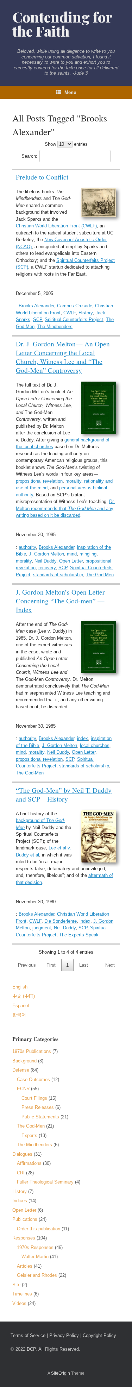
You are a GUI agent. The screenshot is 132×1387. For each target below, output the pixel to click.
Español (20, 1005)
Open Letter (71, 561)
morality (73, 481)
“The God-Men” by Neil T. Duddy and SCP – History (64, 794)
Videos (19, 1303)
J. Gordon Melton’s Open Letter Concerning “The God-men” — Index (60, 600)
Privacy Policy (64, 1335)
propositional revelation (39, 481)
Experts (29, 1135)
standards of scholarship (58, 574)
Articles (24, 1266)
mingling (88, 554)
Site (16, 1284)
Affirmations (29, 1163)
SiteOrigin (60, 1373)
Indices (19, 1200)
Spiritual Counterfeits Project (74, 319)
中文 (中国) (23, 996)
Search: (29, 156)
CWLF (69, 312)
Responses (23, 1238)
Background (24, 1060)
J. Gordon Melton (46, 554)
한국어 (19, 1014)
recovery (47, 567)
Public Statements (40, 1116)
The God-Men (100, 574)
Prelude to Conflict (42, 176)
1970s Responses (35, 1247)
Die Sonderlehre (60, 921)
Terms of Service (28, 1335)
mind (72, 554)
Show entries (66, 144)
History (85, 312)
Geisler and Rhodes (37, 1275)
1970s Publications (31, 1051)
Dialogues (22, 1154)
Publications (24, 1219)
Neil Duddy (45, 561)
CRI (21, 1172)
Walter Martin (35, 1256)
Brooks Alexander (36, 305)
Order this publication (38, 1228)
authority (27, 547)
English (19, 987)
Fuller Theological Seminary (45, 1182)
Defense (20, 1070)
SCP (37, 319)
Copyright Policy (99, 1335)
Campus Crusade (74, 305)
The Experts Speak (79, 934)
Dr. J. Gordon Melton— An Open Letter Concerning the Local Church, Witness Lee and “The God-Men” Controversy (63, 357)
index (82, 738)
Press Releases (37, 1107)
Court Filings (34, 1098)
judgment (41, 927)
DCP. (32, 1349)
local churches (94, 745)
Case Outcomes (33, 1079)
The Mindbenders (55, 326)
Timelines (22, 1294)
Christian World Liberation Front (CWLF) (56, 225)
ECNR (23, 1088)
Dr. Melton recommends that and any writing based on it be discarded (65, 508)
